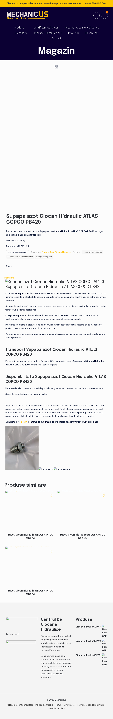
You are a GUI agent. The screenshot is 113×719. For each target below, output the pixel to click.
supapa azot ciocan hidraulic (20, 257)
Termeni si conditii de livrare (90, 705)
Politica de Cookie (44, 705)
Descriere (9, 277)
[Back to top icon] (99, 713)
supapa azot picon (44, 257)
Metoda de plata (57, 708)
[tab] (56, 278)
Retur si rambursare (65, 705)
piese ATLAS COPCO (92, 252)
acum (24, 422)
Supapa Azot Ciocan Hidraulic (56, 252)
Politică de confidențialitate (20, 705)
